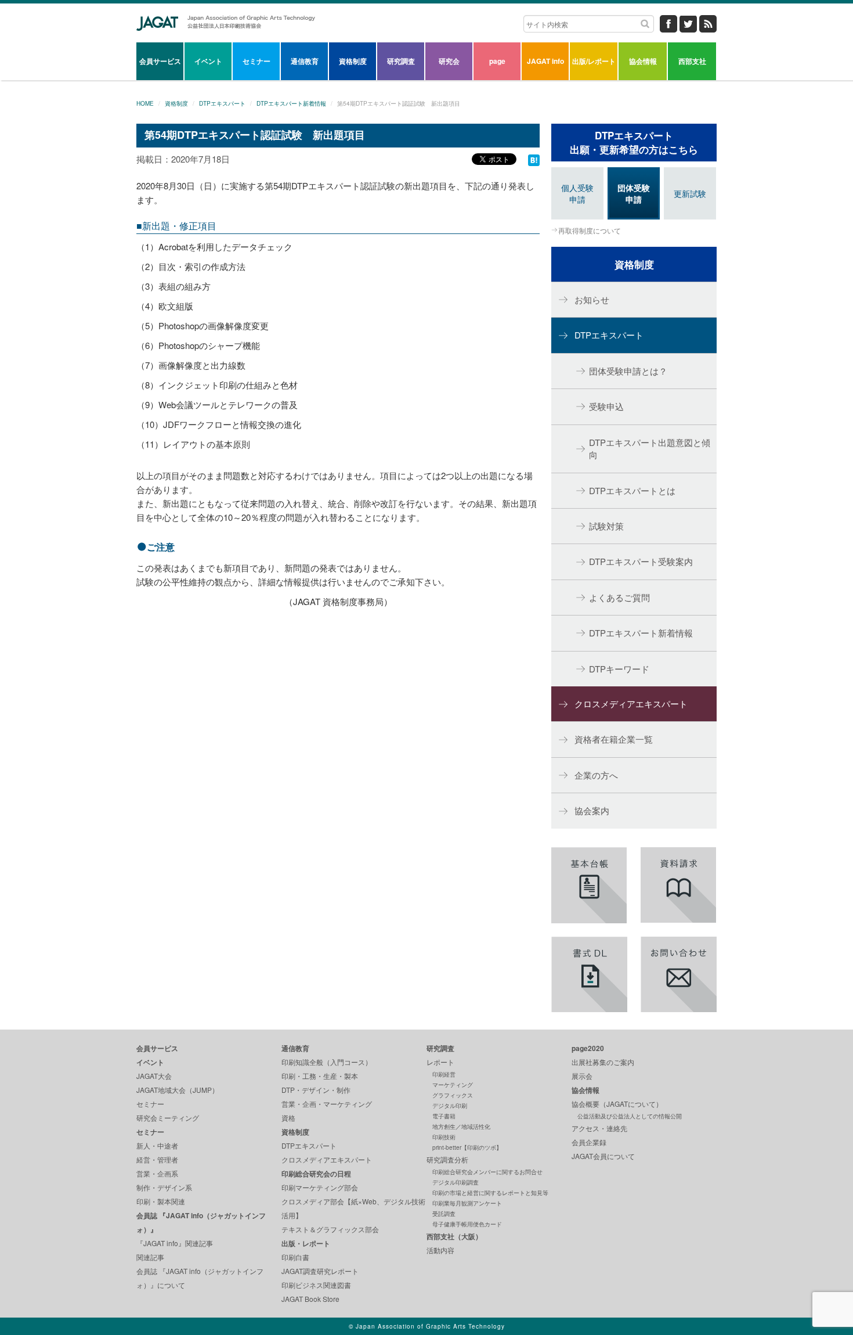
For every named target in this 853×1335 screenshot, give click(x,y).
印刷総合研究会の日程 (316, 1173)
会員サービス (160, 61)
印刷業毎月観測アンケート (467, 1203)
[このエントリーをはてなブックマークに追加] (534, 159)
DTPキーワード (619, 669)
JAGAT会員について (603, 1156)
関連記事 (150, 1257)
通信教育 (305, 61)
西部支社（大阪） (454, 1236)
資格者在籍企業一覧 (613, 739)
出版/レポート (594, 61)
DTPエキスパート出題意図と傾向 (649, 448)
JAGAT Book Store (310, 1299)
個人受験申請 (577, 193)
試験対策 (606, 526)
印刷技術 (444, 1137)
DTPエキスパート (222, 103)
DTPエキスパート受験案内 (641, 561)
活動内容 (440, 1250)
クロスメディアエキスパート (631, 703)
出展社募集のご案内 (603, 1062)
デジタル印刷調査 (455, 1182)
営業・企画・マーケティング (326, 1104)
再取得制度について (589, 230)
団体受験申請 (633, 193)
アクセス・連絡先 (599, 1128)
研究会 (449, 61)
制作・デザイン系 (164, 1187)
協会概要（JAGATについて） (617, 1104)
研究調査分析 (447, 1159)
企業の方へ (596, 775)
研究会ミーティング (167, 1117)
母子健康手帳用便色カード (467, 1224)
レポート (440, 1062)
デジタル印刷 (449, 1106)
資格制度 (353, 61)
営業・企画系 (157, 1173)
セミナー (256, 61)
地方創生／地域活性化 (461, 1126)
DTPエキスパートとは (632, 490)
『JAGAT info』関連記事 (174, 1243)
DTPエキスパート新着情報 (291, 103)
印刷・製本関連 (160, 1201)
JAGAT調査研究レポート (320, 1271)
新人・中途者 (157, 1145)
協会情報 (643, 61)
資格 (288, 1117)
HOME (145, 103)
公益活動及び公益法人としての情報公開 (629, 1116)
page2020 (588, 1048)
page (497, 61)
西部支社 (692, 61)
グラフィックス (452, 1095)
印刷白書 (295, 1257)
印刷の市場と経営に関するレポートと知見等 (490, 1193)
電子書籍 (444, 1116)
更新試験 (690, 193)
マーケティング (452, 1085)
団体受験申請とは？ (628, 371)
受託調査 (444, 1214)
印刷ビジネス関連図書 (316, 1285)
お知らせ (591, 299)
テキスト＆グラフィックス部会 (330, 1229)
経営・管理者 (157, 1159)
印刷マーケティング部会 (319, 1187)
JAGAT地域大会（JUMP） (177, 1090)
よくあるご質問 (619, 597)
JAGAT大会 (154, 1076)
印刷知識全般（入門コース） (326, 1062)
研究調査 (401, 61)
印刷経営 (444, 1074)
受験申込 (606, 406)
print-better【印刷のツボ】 (467, 1147)
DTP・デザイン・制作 (315, 1090)
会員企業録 (589, 1142)
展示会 (582, 1076)
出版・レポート (305, 1243)
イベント (208, 61)
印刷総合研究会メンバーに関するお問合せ (487, 1172)
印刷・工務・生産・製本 (319, 1076)
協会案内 (591, 810)
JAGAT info (545, 61)
